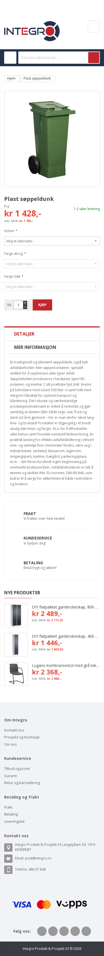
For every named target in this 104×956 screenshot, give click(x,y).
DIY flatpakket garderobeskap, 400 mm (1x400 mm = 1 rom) (66, 636)
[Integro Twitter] (53, 931)
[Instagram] (86, 931)
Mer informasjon (35, 347)
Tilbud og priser (17, 768)
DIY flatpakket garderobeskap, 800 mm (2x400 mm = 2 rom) (66, 607)
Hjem (11, 78)
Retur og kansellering (22, 782)
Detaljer (24, 334)
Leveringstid (14, 821)
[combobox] (59, 57)
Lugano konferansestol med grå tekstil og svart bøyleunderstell (66, 665)
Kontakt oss (14, 730)
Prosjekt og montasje (22, 737)
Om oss (10, 744)
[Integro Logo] (32, 25)
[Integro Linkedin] (64, 931)
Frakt (30, 513)
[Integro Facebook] (42, 931)
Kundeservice (38, 538)
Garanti (10, 775)
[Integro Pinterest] (75, 931)
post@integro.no (38, 858)
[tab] (52, 334)
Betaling (33, 562)
